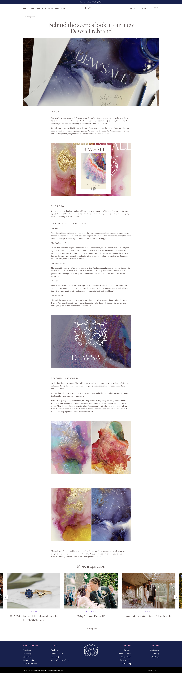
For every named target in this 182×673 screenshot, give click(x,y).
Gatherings (47, 8)
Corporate (60, 8)
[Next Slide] (176, 597)
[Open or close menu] (24, 7)
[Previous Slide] (6, 597)
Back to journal (30, 17)
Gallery (134, 8)
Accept (152, 670)
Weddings (35, 8)
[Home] (91, 8)
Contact (154, 8)
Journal (144, 8)
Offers (100, 2)
